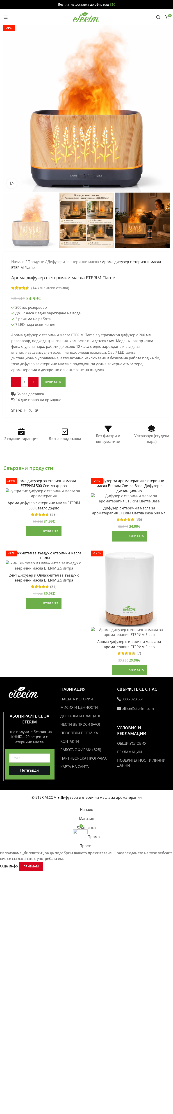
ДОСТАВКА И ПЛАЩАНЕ (80, 716)
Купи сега (53, 382)
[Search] (158, 17)
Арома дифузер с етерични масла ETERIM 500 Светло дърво (44, 505)
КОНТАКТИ (69, 741)
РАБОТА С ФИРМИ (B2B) (80, 749)
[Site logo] (86, 16)
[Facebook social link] (24, 410)
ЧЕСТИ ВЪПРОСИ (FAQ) (80, 724)
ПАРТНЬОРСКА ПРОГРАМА (83, 758)
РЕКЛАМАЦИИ (129, 751)
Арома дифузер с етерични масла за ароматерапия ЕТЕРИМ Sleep (129, 644)
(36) (139, 519)
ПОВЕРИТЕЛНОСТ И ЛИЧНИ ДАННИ (141, 763)
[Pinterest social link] (36, 410)
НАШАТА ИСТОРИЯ (76, 699)
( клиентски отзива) (50, 287)
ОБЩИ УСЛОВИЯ (131, 743)
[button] (43, 531)
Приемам (31, 866)
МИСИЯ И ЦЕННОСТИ (79, 707)
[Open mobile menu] (5, 17)
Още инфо (9, 866)
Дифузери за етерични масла (73, 261)
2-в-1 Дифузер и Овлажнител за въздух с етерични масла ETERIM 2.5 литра (44, 578)
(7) (139, 653)
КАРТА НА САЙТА (74, 766)
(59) (53, 514)
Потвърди (29, 770)
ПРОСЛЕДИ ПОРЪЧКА (79, 732)
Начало (18, 261)
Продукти (36, 261)
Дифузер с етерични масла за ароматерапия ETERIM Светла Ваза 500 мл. (129, 511)
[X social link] (30, 410)
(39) (53, 586)
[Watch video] (12, 183)
